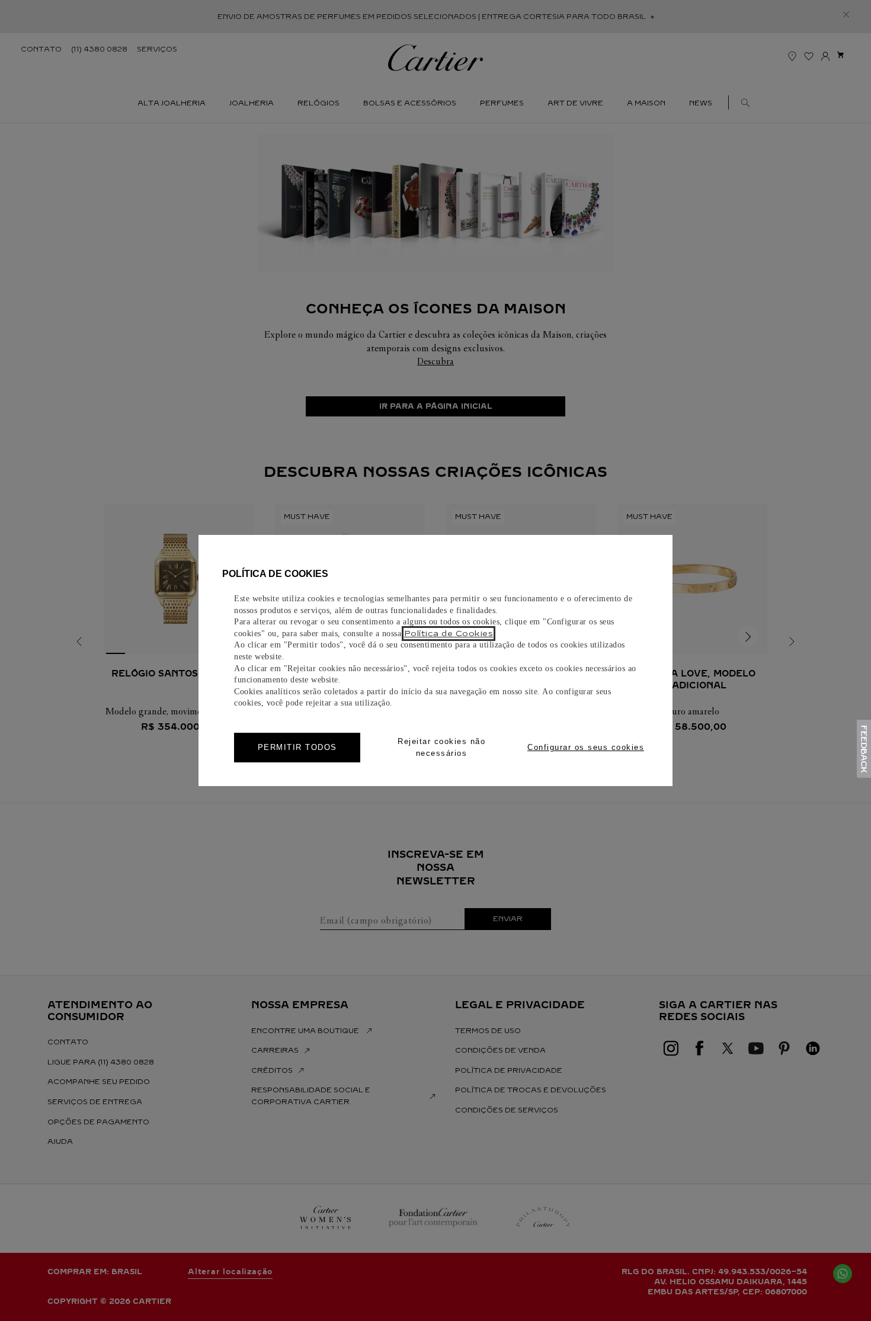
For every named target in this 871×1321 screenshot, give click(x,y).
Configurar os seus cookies (585, 747)
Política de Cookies (449, 634)
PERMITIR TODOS (297, 747)
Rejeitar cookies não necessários (441, 747)
